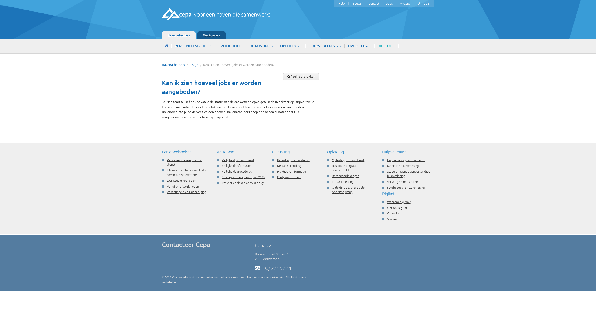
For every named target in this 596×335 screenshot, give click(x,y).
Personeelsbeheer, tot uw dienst (184, 162)
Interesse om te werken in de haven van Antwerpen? (186, 173)
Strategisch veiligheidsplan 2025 (243, 177)
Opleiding (290, 46)
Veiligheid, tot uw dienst (238, 160)
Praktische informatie (291, 171)
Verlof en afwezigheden (183, 186)
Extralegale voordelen (181, 180)
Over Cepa (358, 46)
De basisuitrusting (289, 165)
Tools (426, 3)
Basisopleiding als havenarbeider (344, 168)
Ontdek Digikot (397, 207)
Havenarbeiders (179, 35)
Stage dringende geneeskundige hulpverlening (408, 174)
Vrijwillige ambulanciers (403, 181)
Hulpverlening (324, 46)
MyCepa (405, 3)
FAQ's (194, 65)
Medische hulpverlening (403, 165)
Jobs (389, 3)
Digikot (385, 46)
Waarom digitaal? (399, 202)
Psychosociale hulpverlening (406, 187)
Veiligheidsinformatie (236, 165)
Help (342, 3)
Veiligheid (230, 46)
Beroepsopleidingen (345, 176)
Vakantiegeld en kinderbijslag (186, 192)
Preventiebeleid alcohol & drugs (243, 182)
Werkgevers (211, 35)
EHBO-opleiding (342, 181)
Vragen (392, 219)
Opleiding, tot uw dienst (348, 160)
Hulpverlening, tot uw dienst (406, 160)
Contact (374, 3)
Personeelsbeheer (193, 46)
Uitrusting (260, 46)
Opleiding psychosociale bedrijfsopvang (348, 190)
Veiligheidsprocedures (237, 171)
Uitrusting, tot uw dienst (293, 160)
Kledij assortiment (289, 177)
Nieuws (357, 3)
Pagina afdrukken (302, 76)
